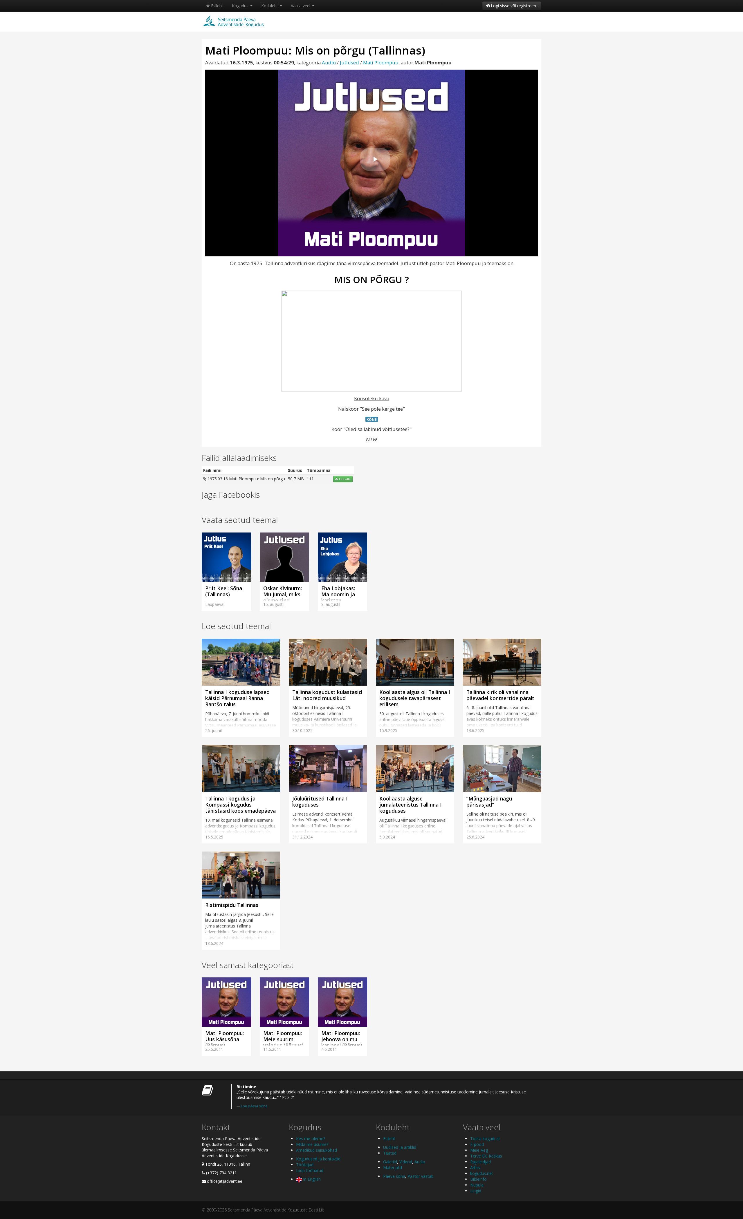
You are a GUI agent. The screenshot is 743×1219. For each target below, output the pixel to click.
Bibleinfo (478, 1179)
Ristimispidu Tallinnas (231, 904)
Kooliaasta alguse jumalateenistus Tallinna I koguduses (410, 804)
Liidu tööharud (309, 1170)
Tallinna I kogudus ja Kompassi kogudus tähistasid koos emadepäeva (240, 804)
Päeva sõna (394, 1176)
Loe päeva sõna (254, 1106)
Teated (389, 1153)
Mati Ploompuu (380, 62)
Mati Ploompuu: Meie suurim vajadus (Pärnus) (283, 1039)
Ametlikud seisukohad (316, 1150)
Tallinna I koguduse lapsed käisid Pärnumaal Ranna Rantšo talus (237, 698)
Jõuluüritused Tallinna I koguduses (320, 801)
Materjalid (392, 1167)
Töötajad (304, 1164)
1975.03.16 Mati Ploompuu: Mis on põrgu (245, 478)
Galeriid (390, 1161)
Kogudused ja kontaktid (318, 1159)
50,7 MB (296, 478)
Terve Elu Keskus (486, 1156)
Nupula (477, 1185)
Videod (405, 1161)
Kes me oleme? (310, 1138)
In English (311, 1179)
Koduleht (270, 5)
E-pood (477, 1144)
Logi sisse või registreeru (514, 5)
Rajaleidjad (480, 1161)
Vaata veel (301, 5)
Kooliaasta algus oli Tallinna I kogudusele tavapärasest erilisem (414, 698)
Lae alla (344, 479)
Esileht (216, 5)
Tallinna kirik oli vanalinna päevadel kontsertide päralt (500, 695)
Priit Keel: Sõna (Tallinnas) (223, 591)
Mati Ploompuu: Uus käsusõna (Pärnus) (224, 1039)
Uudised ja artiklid (399, 1147)
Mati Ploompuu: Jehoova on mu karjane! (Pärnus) (341, 1039)
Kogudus (241, 5)
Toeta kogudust (485, 1138)
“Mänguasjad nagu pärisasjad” (489, 801)
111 (310, 478)
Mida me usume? (312, 1144)
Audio (329, 62)
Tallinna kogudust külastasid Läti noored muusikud (327, 695)
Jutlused (349, 62)
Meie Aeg (479, 1150)
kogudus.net (481, 1173)
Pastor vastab (420, 1176)
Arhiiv (475, 1167)
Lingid (475, 1190)
